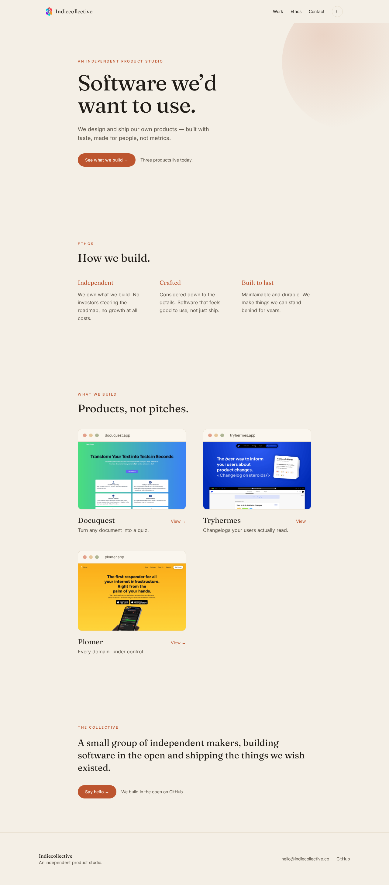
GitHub (343, 858)
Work (278, 11)
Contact (317, 11)
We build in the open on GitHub (152, 791)
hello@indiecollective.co (305, 858)
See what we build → (106, 159)
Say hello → (97, 791)
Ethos (296, 11)
